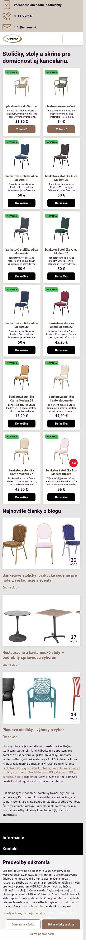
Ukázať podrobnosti (41, 934)
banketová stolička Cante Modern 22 (61, 325)
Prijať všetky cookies (61, 924)
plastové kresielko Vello (61, 106)
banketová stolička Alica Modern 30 (21, 325)
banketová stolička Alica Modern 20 (61, 251)
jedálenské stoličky (40, 768)
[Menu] (78, 38)
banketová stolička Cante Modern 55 (21, 398)
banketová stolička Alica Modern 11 (21, 178)
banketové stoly (13, 777)
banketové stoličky (14, 768)
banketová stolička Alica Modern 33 (61, 178)
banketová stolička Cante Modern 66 (61, 398)
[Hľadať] (57, 38)
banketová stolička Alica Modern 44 (21, 251)
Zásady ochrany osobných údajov (24, 913)
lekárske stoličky (44, 772)
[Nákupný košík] (68, 38)
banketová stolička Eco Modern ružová (61, 472)
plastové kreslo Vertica (21, 106)
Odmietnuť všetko (23, 924)
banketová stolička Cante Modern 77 (21, 472)
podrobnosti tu (33, 906)
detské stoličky (65, 772)
